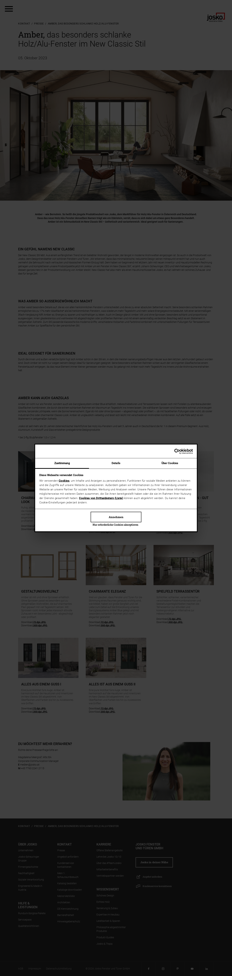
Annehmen (116, 517)
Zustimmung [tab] (62, 463)
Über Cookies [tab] (169, 463)
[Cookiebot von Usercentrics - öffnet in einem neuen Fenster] (177, 451)
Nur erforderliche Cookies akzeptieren (115, 524)
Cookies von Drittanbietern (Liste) (101, 498)
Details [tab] (116, 463)
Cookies (64, 480)
